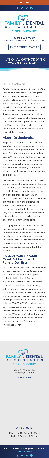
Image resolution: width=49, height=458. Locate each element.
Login (29, 451)
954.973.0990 (26, 37)
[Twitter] (26, 8)
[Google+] (22, 8)
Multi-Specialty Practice (24, 47)
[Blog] (31, 8)
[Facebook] (17, 8)
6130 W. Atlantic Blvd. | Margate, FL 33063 (25, 41)
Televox (21, 451)
